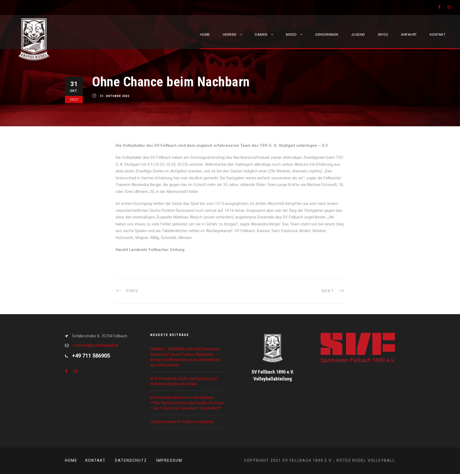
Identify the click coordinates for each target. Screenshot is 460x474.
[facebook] (439, 7)
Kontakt (438, 35)
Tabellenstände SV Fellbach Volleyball (181, 422)
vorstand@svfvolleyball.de (95, 345)
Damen (261, 35)
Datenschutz (131, 460)
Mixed (291, 35)
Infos (383, 35)
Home (205, 35)
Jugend (358, 35)
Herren (229, 35)
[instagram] (449, 7)
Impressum (169, 460)
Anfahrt (409, 35)
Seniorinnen (326, 35)
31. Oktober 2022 (114, 96)
